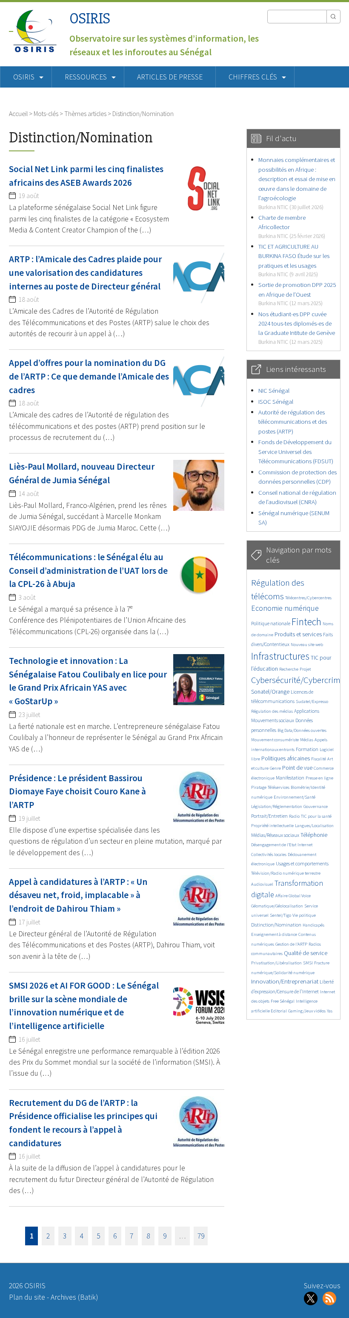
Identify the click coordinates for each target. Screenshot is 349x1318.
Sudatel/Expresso (312, 701)
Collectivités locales (268, 854)
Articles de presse (170, 77)
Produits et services (298, 634)
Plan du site (27, 1297)
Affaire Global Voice (293, 896)
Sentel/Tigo (280, 915)
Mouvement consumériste (275, 740)
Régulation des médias (272, 711)
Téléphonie (313, 835)
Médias (306, 740)
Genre (275, 768)
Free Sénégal (283, 1001)
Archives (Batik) (74, 1297)
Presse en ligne (319, 778)
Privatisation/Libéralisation (276, 963)
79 (200, 1236)
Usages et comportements (302, 863)
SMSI (308, 963)
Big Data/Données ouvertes (301, 730)
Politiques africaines (285, 758)
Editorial (279, 1011)
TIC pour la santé (316, 816)
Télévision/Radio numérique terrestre (285, 873)
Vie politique (304, 915)
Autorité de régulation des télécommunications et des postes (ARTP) (292, 421)
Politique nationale (270, 623)
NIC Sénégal (273, 390)
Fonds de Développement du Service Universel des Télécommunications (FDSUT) (295, 451)
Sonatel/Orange (270, 691)
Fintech (306, 621)
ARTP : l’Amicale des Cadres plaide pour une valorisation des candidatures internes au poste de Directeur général (85, 272)
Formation (307, 749)
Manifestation (290, 777)
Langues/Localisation (314, 825)
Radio (294, 816)
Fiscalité (318, 759)
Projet (305, 669)
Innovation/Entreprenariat (284, 981)
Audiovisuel (262, 884)
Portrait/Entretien (269, 816)
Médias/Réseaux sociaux (275, 835)
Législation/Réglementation (276, 806)
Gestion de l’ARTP (291, 944)
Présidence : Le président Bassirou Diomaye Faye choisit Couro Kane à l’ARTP (77, 791)
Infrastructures (280, 656)
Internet (305, 844)
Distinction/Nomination (276, 924)
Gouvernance (315, 806)
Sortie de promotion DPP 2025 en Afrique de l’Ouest (297, 294)
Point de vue (297, 767)
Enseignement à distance (274, 934)
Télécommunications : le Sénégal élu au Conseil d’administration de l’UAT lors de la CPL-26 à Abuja (88, 570)
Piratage (258, 787)
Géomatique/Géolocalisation (277, 906)
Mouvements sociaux (272, 720)
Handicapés (313, 925)
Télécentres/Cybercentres (308, 598)
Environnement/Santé (294, 797)
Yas (329, 1011)
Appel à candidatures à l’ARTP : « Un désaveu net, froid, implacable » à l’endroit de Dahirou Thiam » (78, 895)
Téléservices (278, 787)
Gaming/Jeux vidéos (307, 1011)
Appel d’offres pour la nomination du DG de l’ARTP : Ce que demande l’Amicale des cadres (89, 376)
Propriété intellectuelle (272, 825)
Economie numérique (285, 608)
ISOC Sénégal (275, 401)
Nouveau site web (307, 644)
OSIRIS (89, 18)
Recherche (288, 669)
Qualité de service (305, 953)
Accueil (18, 113)
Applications (306, 711)
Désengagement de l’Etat (273, 844)
